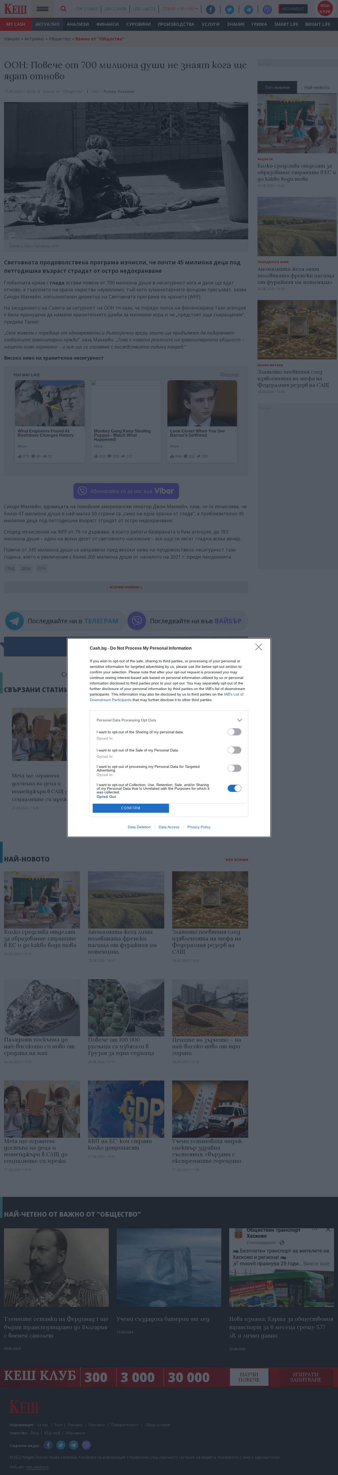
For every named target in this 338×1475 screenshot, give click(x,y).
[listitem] (169, 720)
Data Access (169, 827)
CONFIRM (131, 808)
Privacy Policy (198, 827)
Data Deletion (139, 827)
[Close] (260, 649)
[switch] (234, 731)
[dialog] (169, 737)
